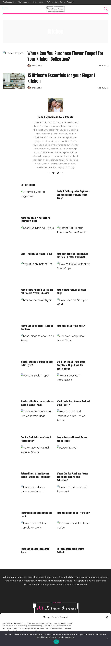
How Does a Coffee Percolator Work (35, 550)
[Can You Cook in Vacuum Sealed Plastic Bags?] (37, 421)
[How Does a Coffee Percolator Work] (37, 533)
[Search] (105, 9)
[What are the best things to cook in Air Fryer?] (37, 346)
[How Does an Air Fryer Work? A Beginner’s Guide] (37, 202)
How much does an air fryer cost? (73, 513)
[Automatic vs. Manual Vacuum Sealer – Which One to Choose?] (37, 457)
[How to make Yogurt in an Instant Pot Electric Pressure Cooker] (37, 274)
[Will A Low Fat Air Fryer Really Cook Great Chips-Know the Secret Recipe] (73, 346)
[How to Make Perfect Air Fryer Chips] (73, 274)
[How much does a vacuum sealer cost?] (37, 497)
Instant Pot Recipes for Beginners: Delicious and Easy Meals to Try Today (73, 195)
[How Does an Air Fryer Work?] (73, 310)
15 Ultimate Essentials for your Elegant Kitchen (61, 78)
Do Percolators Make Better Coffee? (70, 550)
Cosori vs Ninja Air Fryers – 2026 (36, 254)
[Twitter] (53, 173)
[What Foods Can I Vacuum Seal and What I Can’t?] (73, 385)
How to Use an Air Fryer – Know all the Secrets (37, 327)
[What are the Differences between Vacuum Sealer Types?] (37, 385)
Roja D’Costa (36, 66)
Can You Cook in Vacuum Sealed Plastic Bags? (36, 439)
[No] (107, 638)
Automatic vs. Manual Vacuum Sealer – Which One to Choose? (36, 475)
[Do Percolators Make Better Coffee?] (73, 533)
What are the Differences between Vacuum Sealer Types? (37, 403)
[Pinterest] (58, 173)
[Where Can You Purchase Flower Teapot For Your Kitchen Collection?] (14, 59)
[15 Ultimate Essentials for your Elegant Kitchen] (14, 81)
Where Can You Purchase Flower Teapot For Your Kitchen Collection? (65, 56)
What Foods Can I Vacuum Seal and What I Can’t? (73, 403)
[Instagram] (62, 173)
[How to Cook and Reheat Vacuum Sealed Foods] (73, 421)
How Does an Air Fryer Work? (71, 326)
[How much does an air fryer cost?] (73, 497)
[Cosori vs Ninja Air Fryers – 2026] (37, 238)
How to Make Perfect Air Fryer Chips (71, 291)
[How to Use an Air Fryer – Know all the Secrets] (37, 310)
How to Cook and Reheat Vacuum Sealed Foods (72, 439)
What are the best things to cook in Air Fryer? (37, 363)
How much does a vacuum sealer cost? (36, 514)
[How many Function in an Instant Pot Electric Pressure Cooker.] (73, 238)
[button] (106, 617)
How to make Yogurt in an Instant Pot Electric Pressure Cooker (37, 291)
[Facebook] (49, 173)
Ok (56, 642)
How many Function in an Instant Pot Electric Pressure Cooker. (72, 255)
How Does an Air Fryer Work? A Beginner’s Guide (35, 219)
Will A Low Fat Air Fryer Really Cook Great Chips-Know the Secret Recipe (71, 365)
